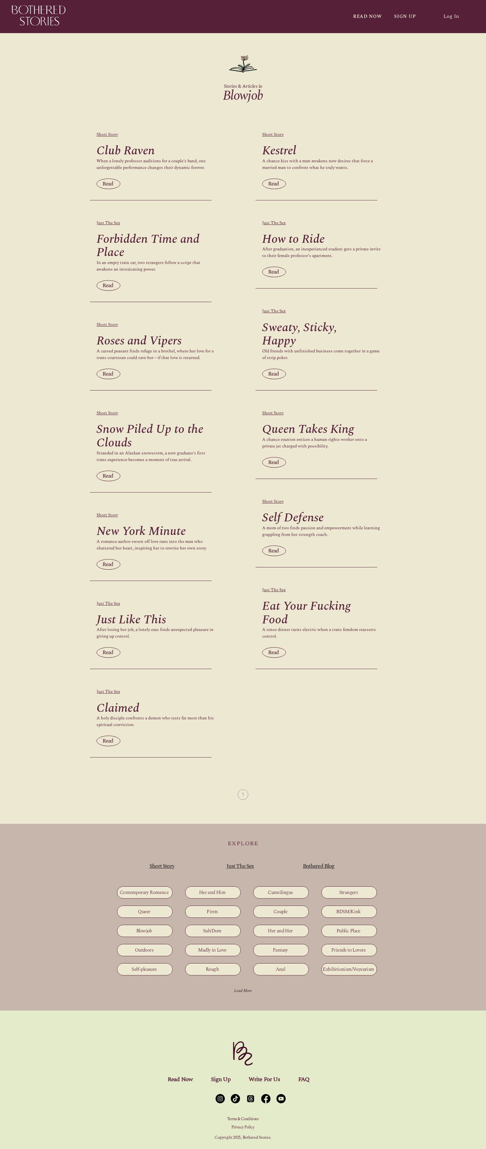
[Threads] (250, 1098)
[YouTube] (281, 1098)
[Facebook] (265, 1098)
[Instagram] (220, 1098)
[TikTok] (235, 1098)
